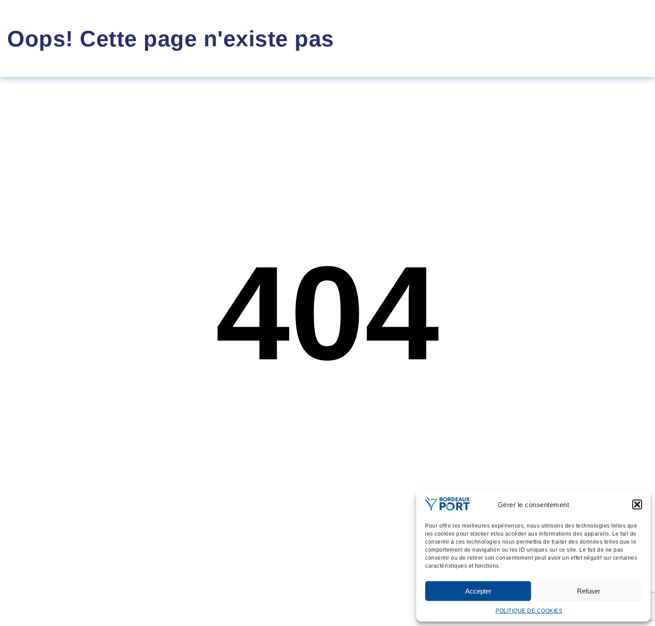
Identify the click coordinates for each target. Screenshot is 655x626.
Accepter (478, 591)
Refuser (588, 591)
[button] (637, 504)
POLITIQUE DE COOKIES (528, 611)
